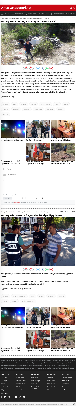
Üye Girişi (4, 377)
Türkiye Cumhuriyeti (28, 301)
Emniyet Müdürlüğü (19, 296)
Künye (3, 384)
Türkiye (14, 301)
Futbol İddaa (20, 377)
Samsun (60, 109)
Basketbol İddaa (21, 381)
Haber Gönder (51, 384)
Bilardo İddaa (20, 387)
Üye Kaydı (4, 381)
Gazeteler (50, 377)
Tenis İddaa (65, 384)
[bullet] (30, 198)
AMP (63, 390)
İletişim (3, 390)
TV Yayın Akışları (52, 390)
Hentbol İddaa (20, 384)
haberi (66, 104)
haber (57, 104)
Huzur (5, 301)
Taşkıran (5, 114)
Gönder (7, 198)
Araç (14, 104)
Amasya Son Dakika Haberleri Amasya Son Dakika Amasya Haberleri (21, 18)
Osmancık (50, 109)
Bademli (23, 104)
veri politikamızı (55, 404)
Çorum (33, 104)
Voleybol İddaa (20, 390)
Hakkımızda (4, 387)
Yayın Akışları (45, 13)
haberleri (16, 109)
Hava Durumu (19, 13)
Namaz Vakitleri (59, 13)
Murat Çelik (38, 109)
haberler (5, 109)
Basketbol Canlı (66, 387)
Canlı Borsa (32, 13)
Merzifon (26, 109)
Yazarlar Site (66, 381)
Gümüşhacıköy (45, 104)
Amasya (46, 18)
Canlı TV (7, 13)
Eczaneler (72, 13)
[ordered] (27, 198)
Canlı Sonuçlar (35, 381)
